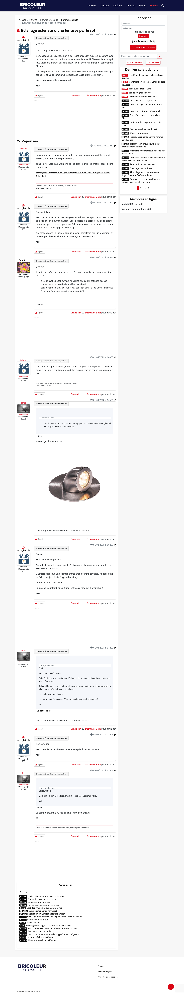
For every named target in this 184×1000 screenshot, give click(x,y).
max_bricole (23, 40)
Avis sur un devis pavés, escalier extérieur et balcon (52, 928)
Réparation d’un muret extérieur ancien (46, 913)
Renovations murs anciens (143, 164)
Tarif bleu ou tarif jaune (140, 88)
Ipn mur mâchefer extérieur (40, 937)
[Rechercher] (159, 56)
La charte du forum (134, 62)
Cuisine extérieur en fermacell (43, 911)
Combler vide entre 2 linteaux (143, 96)
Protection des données (108, 977)
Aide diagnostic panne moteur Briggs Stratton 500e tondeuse (140, 174)
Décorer (105, 5)
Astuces (131, 5)
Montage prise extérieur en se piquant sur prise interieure (54, 916)
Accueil (22, 20)
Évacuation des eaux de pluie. (144, 129)
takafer (23, 148)
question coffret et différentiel (145, 111)
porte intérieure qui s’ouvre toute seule (46, 896)
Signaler (40, 95)
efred (23, 402)
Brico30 (139, 204)
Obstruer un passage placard (144, 100)
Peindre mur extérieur (37, 919)
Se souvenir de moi (144, 32)
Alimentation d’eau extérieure (42, 940)
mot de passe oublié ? (143, 41)
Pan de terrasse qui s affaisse (42, 899)
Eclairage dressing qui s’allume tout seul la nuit (48, 925)
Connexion (76, 95)
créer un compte (93, 95)
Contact (101, 966)
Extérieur (117, 5)
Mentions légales (105, 971)
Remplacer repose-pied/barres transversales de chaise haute (141, 180)
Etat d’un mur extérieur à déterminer (44, 908)
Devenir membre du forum (143, 47)
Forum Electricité (69, 20)
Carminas (23, 260)
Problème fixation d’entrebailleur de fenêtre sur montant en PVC (143, 159)
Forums (154, 5)
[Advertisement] (75, 118)
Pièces (142, 5)
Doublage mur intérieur (39, 902)
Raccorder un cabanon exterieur (43, 905)
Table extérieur (34, 922)
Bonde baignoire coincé (140, 92)
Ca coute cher (43, 710)
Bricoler (92, 5)
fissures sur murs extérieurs (41, 931)
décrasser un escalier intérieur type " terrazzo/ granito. (54, 934)
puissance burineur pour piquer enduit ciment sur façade (140, 145)
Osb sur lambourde (139, 133)
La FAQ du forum (153, 62)
